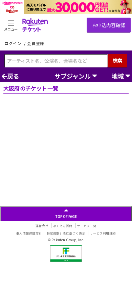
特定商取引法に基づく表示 (66, 233)
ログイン (13, 43)
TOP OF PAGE (66, 216)
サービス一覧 (86, 226)
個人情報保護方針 (29, 233)
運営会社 (42, 226)
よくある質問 (62, 226)
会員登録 (35, 43)
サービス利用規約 (103, 233)
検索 (117, 60)
